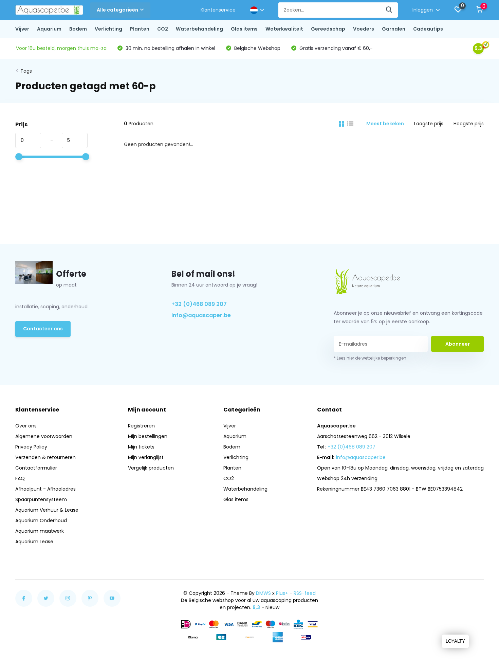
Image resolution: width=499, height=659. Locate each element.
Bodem (78, 28)
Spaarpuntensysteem (41, 499)
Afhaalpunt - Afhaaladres (45, 489)
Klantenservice (218, 9)
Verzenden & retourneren (45, 457)
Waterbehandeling (199, 28)
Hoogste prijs (469, 123)
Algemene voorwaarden (43, 436)
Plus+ (282, 593)
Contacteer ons (43, 328)
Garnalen (393, 28)
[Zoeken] (389, 10)
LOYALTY (455, 641)
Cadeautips (428, 28)
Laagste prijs (428, 123)
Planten (139, 28)
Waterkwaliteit (284, 28)
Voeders (363, 28)
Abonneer (457, 344)
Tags (26, 71)
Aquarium (49, 28)
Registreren (141, 425)
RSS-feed (305, 593)
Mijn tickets (141, 446)
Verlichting (108, 28)
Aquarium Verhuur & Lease (46, 510)
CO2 (162, 28)
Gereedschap (328, 28)
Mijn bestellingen (147, 436)
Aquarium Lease (34, 541)
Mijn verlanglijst (146, 457)
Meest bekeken (385, 123)
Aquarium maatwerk (39, 531)
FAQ (20, 478)
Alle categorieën (117, 9)
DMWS (263, 593)
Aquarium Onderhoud (41, 520)
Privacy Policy (31, 446)
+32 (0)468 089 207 (199, 304)
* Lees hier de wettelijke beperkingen (370, 358)
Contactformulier (36, 467)
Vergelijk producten (151, 467)
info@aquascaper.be (201, 315)
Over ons (26, 425)
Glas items (244, 28)
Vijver (22, 28)
